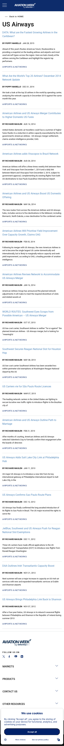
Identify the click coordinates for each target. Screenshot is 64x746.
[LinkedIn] (22, 656)
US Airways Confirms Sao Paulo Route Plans (26, 494)
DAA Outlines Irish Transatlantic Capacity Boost (28, 565)
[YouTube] (16, 656)
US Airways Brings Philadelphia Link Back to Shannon (31, 599)
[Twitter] (3, 656)
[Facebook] (10, 656)
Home (21, 16)
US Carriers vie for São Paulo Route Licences (26, 386)
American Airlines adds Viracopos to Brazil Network (30, 153)
